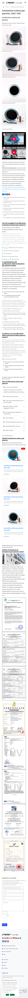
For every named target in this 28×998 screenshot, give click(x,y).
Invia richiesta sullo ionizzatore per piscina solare (14, 217)
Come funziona (7, 951)
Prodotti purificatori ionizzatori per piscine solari (13, 212)
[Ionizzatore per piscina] (14, 38)
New (23, 448)
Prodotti (5, 962)
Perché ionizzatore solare (9, 945)
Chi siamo (5, 959)
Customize (12, 994)
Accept (7, 994)
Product (7, 7)
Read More (6, 474)
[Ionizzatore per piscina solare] (14, 64)
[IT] (3, 2)
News (4, 965)
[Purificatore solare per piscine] (14, 90)
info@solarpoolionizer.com (10, 980)
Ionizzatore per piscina (7, 51)
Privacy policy (5, 992)
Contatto (5, 968)
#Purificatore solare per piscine (12, 189)
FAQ (4, 954)
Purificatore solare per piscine (17, 7)
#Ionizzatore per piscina (7, 187)
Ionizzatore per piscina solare (8, 77)
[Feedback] (25, 991)
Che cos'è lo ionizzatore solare (10, 948)
